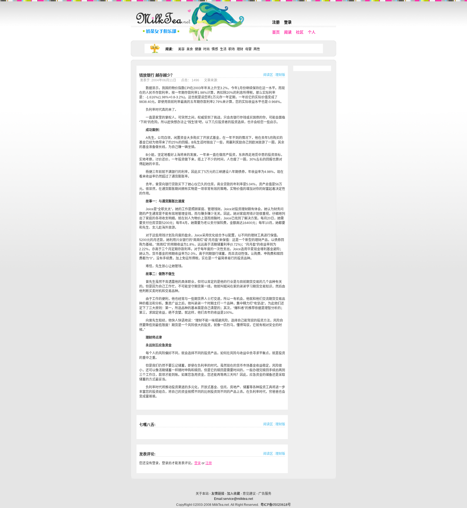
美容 (181, 49)
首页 (276, 32)
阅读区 (268, 75)
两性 (256, 49)
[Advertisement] (234, 484)
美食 (189, 49)
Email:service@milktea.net (233, 499)
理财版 (280, 75)
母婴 (248, 49)
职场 (231, 49)
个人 (311, 32)
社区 (299, 32)
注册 (276, 22)
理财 (240, 49)
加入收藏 (233, 494)
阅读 (288, 32)
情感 (215, 49)
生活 (223, 49)
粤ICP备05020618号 (276, 505)
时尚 (206, 49)
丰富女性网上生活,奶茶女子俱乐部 (164, 24)
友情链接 (217, 494)
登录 (288, 22)
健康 (198, 49)
